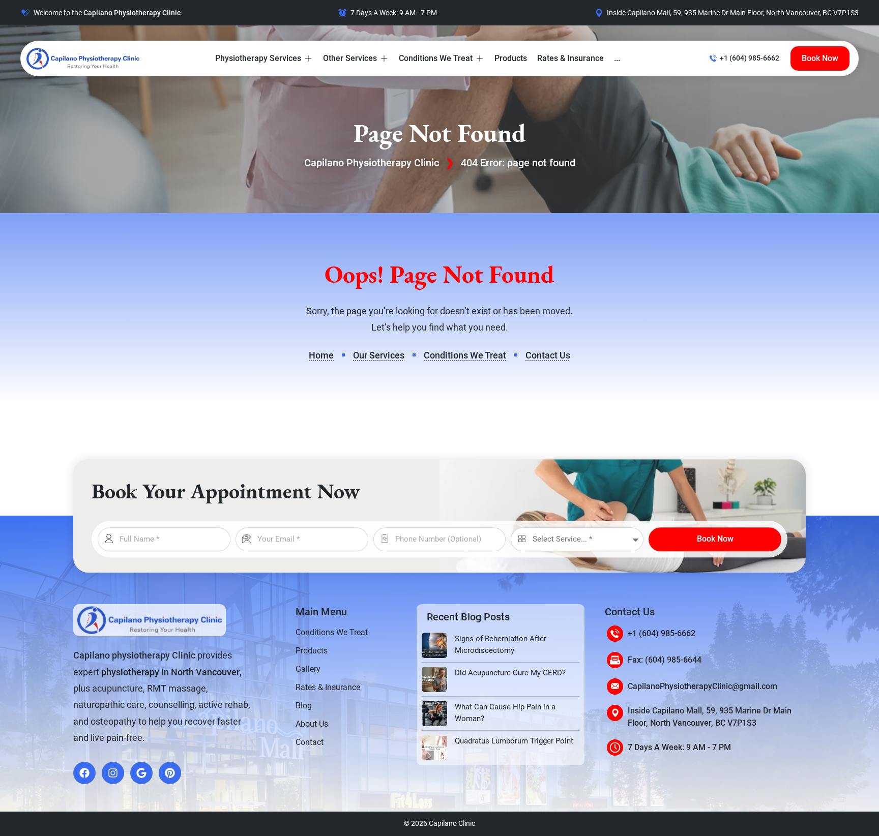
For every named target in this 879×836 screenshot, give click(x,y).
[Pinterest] (170, 773)
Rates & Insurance (328, 687)
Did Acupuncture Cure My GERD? (510, 672)
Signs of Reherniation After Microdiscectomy (500, 644)
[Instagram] (113, 773)
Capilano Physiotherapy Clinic (371, 163)
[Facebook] (84, 773)
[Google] (141, 773)
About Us (312, 724)
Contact (310, 742)
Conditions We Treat (332, 632)
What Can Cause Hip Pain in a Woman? (505, 712)
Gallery (308, 669)
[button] (264, 58)
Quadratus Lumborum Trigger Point (514, 740)
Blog (304, 705)
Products (312, 650)
